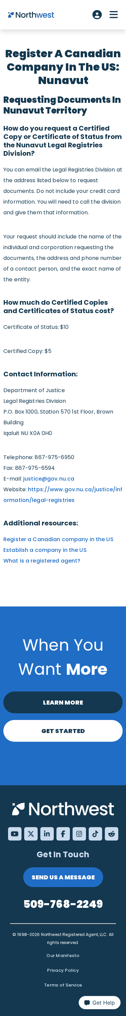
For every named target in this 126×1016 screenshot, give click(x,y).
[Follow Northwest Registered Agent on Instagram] (79, 834)
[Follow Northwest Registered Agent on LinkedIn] (47, 834)
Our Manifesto (62, 955)
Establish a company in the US (45, 550)
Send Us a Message (63, 877)
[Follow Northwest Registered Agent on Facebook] (63, 834)
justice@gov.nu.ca (48, 479)
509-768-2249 (63, 904)
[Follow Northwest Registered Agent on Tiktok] (95, 834)
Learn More (63, 702)
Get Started (63, 731)
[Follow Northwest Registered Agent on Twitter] (31, 834)
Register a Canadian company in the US (58, 539)
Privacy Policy (63, 970)
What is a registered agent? (42, 561)
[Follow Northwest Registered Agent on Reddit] (111, 834)
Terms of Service (63, 985)
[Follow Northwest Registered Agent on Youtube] (15, 834)
